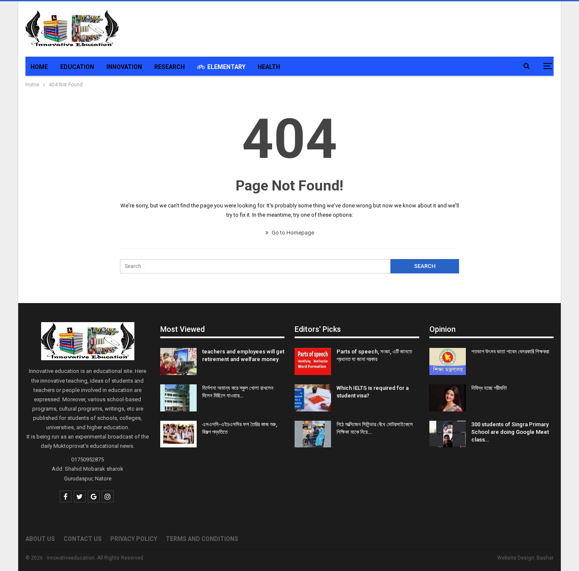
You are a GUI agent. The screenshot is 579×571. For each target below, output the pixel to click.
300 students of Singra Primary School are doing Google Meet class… (510, 432)
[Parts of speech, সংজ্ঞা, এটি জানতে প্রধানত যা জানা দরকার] (313, 361)
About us (40, 538)
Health (269, 66)
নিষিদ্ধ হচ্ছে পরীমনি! (489, 388)
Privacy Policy (133, 538)
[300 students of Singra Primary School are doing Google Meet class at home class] (447, 434)
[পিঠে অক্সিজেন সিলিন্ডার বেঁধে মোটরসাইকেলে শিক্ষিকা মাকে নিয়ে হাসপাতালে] (313, 434)
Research (169, 66)
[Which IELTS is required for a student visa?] (313, 397)
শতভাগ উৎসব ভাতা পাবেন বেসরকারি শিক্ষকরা (510, 351)
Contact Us (83, 538)
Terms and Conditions (202, 538)
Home (39, 66)
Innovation (124, 66)
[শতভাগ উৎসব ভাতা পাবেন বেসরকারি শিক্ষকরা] (447, 361)
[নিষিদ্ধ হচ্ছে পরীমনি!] (447, 397)
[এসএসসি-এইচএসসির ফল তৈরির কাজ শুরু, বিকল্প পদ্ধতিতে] (178, 434)
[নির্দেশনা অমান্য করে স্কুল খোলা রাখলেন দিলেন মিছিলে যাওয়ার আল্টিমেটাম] (178, 397)
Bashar (545, 558)
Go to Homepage (292, 232)
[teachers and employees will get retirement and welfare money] (178, 361)
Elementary (226, 66)
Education (77, 66)
